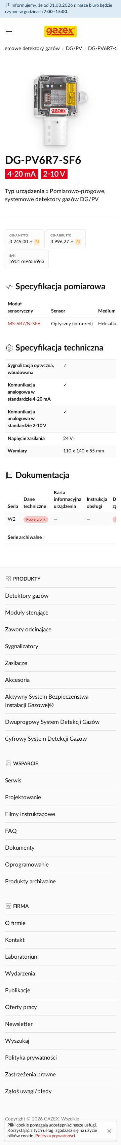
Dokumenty (20, 848)
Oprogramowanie (27, 864)
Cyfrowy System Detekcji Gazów (46, 739)
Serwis (13, 780)
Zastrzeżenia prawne (30, 1074)
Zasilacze (16, 663)
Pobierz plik (36, 519)
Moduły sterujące (26, 613)
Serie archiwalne (25, 537)
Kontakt (15, 940)
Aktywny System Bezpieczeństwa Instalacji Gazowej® (46, 701)
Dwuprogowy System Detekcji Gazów (52, 722)
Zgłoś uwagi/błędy (28, 1091)
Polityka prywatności (31, 1058)
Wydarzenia (20, 973)
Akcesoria (17, 680)
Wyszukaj (17, 1041)
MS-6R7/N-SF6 (24, 324)
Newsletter (19, 1024)
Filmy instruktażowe (30, 814)
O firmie (15, 923)
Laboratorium (22, 957)
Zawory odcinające (28, 629)
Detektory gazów (26, 596)
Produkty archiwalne (30, 881)
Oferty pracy (21, 1007)
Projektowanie (23, 797)
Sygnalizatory (21, 646)
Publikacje (17, 990)
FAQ (11, 831)
